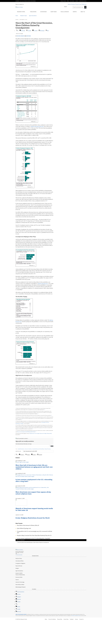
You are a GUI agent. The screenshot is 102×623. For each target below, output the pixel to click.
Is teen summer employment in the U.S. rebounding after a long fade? (34, 480)
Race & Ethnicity (19, 565)
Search (65, 6)
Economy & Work (19, 577)
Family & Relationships (20, 574)
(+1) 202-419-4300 (19, 554)
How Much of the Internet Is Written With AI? (28, 525)
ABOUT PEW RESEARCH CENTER (21, 614)
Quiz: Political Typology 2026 (24, 528)
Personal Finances (48, 448)
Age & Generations (21, 448)
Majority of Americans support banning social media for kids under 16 (34, 509)
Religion (17, 568)
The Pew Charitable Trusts (76, 615)
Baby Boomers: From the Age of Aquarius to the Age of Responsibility (41, 433)
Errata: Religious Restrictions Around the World (33, 518)
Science (17, 579)
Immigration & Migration (20, 563)
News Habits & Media (20, 584)
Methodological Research (21, 587)
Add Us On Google (19, 33)
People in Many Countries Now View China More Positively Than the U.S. (34, 535)
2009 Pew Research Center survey (37, 126)
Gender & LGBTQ (19, 573)
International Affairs (19, 560)
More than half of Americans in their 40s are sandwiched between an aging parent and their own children (34, 467)
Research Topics (21, 11)
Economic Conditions (28, 448)
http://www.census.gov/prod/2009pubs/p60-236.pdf (26, 431)
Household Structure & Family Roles (38, 448)
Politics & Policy (19, 558)
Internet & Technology (20, 582)
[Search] (85, 7)
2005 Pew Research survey (43, 283)
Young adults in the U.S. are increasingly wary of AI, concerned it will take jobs (34, 532)
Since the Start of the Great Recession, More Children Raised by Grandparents (33, 542)
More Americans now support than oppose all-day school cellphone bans (33, 493)
